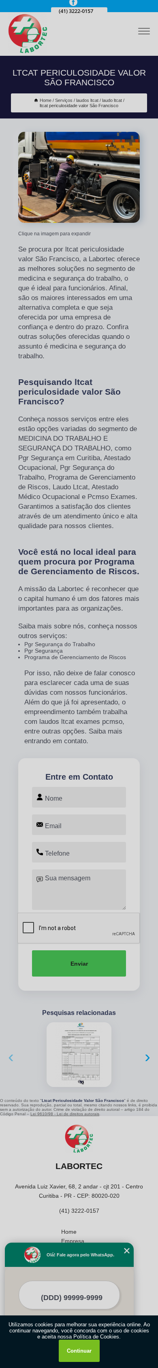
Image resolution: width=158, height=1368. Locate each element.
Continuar (79, 1351)
